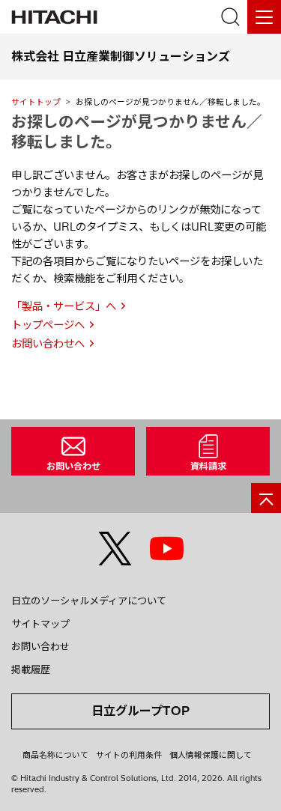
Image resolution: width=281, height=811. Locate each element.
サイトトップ (36, 102)
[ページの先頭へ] (266, 498)
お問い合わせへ (48, 343)
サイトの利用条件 (129, 755)
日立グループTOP (140, 710)
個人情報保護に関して (210, 755)
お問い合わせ (40, 646)
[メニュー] (264, 17)
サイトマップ (40, 624)
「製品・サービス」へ (63, 306)
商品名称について (55, 755)
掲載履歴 (30, 669)
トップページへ (48, 325)
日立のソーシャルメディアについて (88, 601)
